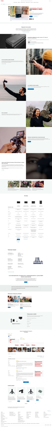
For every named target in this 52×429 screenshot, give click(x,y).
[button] (35, 16)
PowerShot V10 (40, 206)
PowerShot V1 (18, 206)
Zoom (11, 20)
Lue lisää (9, 307)
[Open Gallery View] (27, 7)
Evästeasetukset (37, 423)
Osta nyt (31, 16)
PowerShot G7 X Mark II (26, 206)
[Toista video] (39, 166)
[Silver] (31, 19)
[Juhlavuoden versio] (33, 19)
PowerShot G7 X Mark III (33, 206)
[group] (9, 7)
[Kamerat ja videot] (17, 2)
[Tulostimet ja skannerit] (25, 2)
